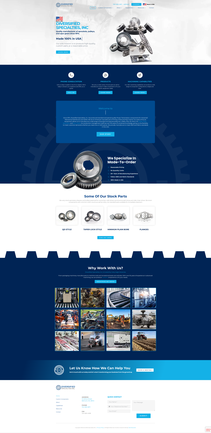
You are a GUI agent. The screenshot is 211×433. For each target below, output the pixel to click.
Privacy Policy (100, 427)
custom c (105, 277)
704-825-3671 (117, 4)
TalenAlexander (132, 427)
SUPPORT (126, 4)
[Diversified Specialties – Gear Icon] (65, 385)
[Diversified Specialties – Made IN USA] (64, 3)
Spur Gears (76, 123)
